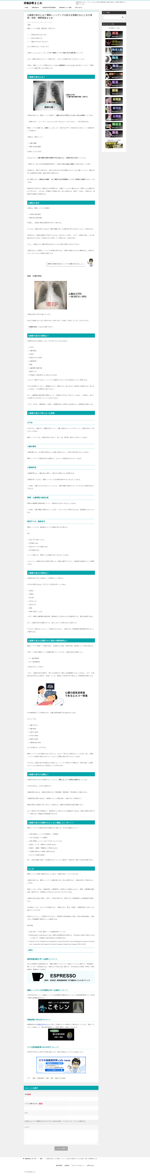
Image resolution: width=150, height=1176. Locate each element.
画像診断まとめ (33, 3)
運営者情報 (59, 1165)
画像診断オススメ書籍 (65, 7)
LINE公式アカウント (43, 1024)
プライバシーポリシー (78, 1165)
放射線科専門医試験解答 (49, 7)
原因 (34, 1078)
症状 (52, 1078)
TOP (30, 1158)
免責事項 (67, 1165)
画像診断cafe (35, 7)
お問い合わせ (78, 7)
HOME (26, 7)
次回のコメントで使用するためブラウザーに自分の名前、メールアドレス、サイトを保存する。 (55, 1121)
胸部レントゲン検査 (60, 1078)
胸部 (29, 24)
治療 (47, 1078)
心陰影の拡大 (40, 1078)
